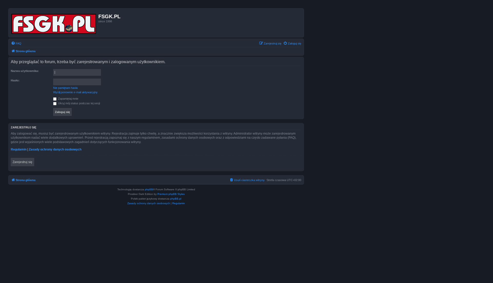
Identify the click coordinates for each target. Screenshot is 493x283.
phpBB (149, 189)
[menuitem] (16, 43)
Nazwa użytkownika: (25, 70)
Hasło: (15, 80)
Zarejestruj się (22, 162)
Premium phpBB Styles (171, 194)
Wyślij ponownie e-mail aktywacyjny (75, 92)
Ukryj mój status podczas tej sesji (78, 103)
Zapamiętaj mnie (67, 98)
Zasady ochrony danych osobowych (55, 149)
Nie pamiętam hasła (65, 87)
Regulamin (18, 149)
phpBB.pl (175, 198)
